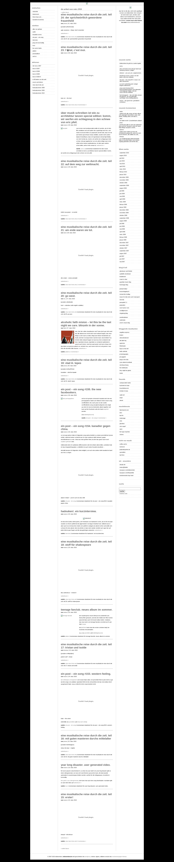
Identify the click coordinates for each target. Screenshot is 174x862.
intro (121, 412)
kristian (66, 650)
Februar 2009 (123, 204)
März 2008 (123, 234)
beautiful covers (37, 34)
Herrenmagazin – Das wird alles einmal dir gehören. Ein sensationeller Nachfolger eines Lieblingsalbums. (130, 96)
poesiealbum (36, 53)
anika (121, 111)
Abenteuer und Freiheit (126, 271)
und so (34, 56)
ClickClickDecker (124, 337)
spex (121, 429)
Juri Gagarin (123, 357)
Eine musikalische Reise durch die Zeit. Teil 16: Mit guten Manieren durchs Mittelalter (86, 737)
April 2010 (122, 166)
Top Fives (122, 455)
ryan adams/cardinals (126, 362)
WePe (121, 397)
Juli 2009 (122, 191)
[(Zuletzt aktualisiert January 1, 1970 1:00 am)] (130, 286)
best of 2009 (36, 74)
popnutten (122, 305)
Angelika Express (124, 332)
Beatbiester (123, 276)
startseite (35, 11)
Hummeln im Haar (124, 385)
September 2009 (124, 185)
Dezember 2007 (124, 242)
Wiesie (121, 400)
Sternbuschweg (124, 365)
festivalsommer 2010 (39, 93)
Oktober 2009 (123, 182)
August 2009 (123, 188)
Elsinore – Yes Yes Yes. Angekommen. (130, 73)
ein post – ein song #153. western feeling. (86, 673)
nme (121, 421)
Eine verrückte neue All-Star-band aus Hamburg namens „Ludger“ (130, 69)
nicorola (122, 299)
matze (65, 53)
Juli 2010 (122, 158)
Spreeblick (87, 633)
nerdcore (122, 447)
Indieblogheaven (97, 633)
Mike (121, 118)
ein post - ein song (91, 418)
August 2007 (123, 253)
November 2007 (124, 245)
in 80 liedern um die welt (39, 79)
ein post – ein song (38, 37)
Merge (84, 624)
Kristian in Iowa (124, 391)
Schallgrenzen (124, 310)
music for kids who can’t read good (130, 297)
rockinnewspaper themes (119, 856)
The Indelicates (124, 367)
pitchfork (122, 423)
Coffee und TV (123, 444)
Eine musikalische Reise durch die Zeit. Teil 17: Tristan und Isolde (86, 646)
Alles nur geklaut (37, 29)
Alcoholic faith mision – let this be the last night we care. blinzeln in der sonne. (86, 324)
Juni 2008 (122, 226)
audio (34, 32)
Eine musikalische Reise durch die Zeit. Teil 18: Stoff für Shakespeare (86, 543)
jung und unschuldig (38, 42)
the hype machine (125, 431)
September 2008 (124, 218)
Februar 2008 (123, 237)
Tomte (121, 373)
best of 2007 (36, 68)
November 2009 (124, 180)
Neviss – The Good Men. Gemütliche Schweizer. (129, 101)
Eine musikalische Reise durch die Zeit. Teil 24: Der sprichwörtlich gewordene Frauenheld (86, 17)
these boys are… (37, 17)
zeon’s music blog (125, 322)
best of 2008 (36, 71)
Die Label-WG (123, 340)
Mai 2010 (122, 163)
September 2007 (124, 250)
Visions (122, 434)
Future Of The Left (124, 348)
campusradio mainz (125, 382)
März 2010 (123, 169)
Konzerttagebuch (124, 291)
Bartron (122, 129)
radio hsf (122, 395)
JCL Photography (124, 354)
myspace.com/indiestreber (127, 470)
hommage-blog (124, 284)
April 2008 (122, 231)
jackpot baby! (123, 288)
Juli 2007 (122, 256)
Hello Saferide (123, 351)
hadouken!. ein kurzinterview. (78, 511)
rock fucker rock (124, 308)
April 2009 (122, 199)
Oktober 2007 (123, 248)
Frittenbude (123, 346)
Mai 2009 (122, 196)
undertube (122, 320)
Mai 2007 (122, 261)
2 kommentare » (82, 104)
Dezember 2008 (124, 210)
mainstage (122, 418)
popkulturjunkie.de (125, 449)
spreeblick (122, 452)
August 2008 (123, 221)
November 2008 (124, 212)
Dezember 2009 (124, 177)
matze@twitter (124, 467)
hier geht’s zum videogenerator (69, 780)
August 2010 (123, 155)
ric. (64, 298)
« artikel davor (65, 12)
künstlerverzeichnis (38, 19)
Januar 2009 (123, 207)
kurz (34, 45)
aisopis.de (122, 464)
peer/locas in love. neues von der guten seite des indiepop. (129, 76)
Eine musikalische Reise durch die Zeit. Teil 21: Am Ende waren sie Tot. (86, 228)
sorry (121, 66)
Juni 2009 (122, 193)
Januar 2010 (123, 174)
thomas (122, 136)
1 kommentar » (81, 284)
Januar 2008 (123, 240)
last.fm (121, 415)
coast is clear (123, 279)
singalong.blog (124, 313)
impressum (36, 14)
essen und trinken (38, 82)
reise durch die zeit (38, 85)
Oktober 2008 (123, 215)
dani (65, 232)
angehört (106, 409)
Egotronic (122, 343)
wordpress (88, 856)
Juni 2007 (122, 259)
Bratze (121, 335)
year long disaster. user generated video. (85, 764)
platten (34, 51)
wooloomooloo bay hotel (126, 475)
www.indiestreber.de (133, 22)
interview (35, 40)
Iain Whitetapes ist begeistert (69, 680)
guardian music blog (125, 282)
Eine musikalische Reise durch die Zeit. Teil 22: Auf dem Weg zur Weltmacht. (86, 163)
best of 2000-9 (37, 76)
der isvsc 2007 (37, 66)
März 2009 (123, 201)
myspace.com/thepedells (127, 472)
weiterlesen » (64, 33)
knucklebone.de (124, 388)
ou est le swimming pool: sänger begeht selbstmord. (129, 84)
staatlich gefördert (66, 441)
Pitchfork (83, 627)
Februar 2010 (123, 171)
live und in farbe (37, 48)
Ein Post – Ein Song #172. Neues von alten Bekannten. (130, 80)
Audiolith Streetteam (125, 274)
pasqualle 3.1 (123, 302)
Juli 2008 (122, 223)
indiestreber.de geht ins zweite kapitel (130, 63)
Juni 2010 (122, 161)
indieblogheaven (88, 414)
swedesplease (124, 317)
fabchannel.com (124, 410)
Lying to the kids (124, 359)
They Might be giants (125, 370)
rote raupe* (123, 426)
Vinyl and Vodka (82, 722)
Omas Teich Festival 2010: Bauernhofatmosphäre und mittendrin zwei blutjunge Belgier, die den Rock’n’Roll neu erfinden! (130, 90)
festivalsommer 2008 (39, 87)
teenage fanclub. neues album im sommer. (86, 609)
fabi (65, 328)
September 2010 (124, 152)
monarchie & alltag (125, 294)
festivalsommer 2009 (39, 90)
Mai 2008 (122, 229)
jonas (121, 122)
